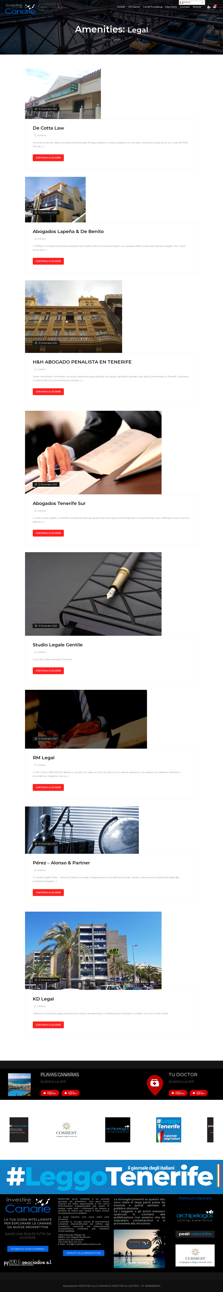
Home (106, 39)
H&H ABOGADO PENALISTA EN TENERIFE (82, 362)
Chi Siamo (134, 6)
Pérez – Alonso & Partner (61, 863)
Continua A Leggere (48, 157)
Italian (187, 2)
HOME (121, 6)
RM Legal (43, 757)
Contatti (185, 6)
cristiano (41, 135)
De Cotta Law (48, 128)
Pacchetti (171, 6)
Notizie (197, 6)
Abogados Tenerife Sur (59, 503)
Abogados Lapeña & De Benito (68, 231)
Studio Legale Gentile (58, 645)
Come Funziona (152, 6)
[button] (27, 1249)
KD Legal (43, 999)
